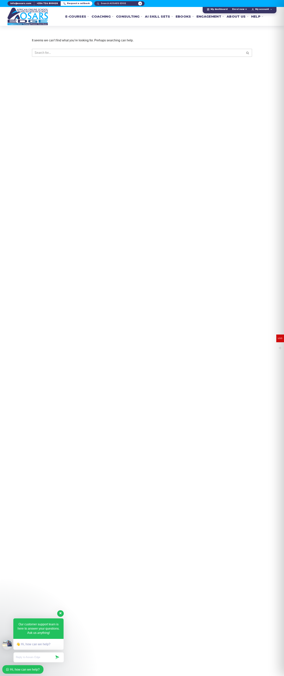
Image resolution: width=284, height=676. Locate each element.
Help (255, 16)
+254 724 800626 (47, 3)
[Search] (140, 3)
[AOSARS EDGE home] (28, 16)
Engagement (208, 16)
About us (236, 16)
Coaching (101, 16)
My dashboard (219, 9)
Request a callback (78, 3)
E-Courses (75, 16)
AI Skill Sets (157, 16)
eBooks (183, 16)
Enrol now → (239, 9)
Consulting (127, 16)
